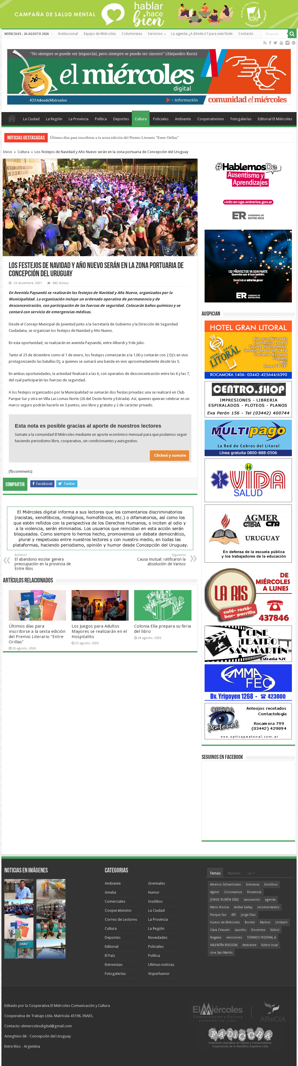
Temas (215, 873)
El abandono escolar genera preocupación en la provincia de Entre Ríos (43, 562)
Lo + (251, 873)
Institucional (68, 34)
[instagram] (287, 42)
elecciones (234, 937)
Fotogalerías (240, 119)
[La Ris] (248, 594)
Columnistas (132, 34)
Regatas (215, 937)
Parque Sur (218, 915)
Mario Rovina (219, 907)
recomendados (268, 907)
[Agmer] (248, 533)
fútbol (274, 930)
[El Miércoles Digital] (149, 75)
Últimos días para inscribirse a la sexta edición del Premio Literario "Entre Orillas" (114, 137)
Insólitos (155, 901)
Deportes (121, 119)
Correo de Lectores (121, 919)
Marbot (265, 922)
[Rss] (265, 42)
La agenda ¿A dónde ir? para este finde (202, 34)
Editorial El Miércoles (275, 119)
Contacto (245, 34)
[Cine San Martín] (248, 643)
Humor (153, 892)
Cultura (141, 119)
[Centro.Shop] (248, 399)
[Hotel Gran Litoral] (248, 349)
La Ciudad (31, 119)
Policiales (160, 119)
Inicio (7, 152)
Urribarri (281, 922)
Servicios (155, 34)
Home (11, 118)
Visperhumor (159, 973)
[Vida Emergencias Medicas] (248, 480)
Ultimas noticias (161, 964)
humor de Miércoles (225, 922)
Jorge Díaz (248, 915)
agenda (270, 900)
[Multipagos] (248, 437)
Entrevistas (114, 964)
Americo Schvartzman (225, 884)
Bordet (250, 922)
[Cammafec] (248, 682)
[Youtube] (281, 42)
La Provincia (78, 119)
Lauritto (240, 930)
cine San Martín (221, 953)
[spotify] (293, 42)
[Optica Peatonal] (248, 721)
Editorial (111, 946)
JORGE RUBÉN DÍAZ (224, 900)
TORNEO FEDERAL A (261, 937)
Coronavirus (233, 892)
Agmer (214, 892)
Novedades (157, 937)
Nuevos (234, 873)
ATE (233, 915)
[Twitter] (275, 42)
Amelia (110, 892)
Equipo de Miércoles (100, 34)
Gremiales (156, 883)
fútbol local (269, 945)
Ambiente (183, 119)
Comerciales (115, 901)
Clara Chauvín (220, 930)
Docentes (258, 930)
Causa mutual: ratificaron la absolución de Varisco (161, 559)
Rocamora (254, 892)
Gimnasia (252, 884)
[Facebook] (270, 42)
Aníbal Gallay (243, 907)
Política (101, 119)
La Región (54, 119)
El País (110, 955)
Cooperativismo (210, 119)
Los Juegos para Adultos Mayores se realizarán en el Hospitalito (99, 631)
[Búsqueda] (292, 33)
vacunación (252, 900)
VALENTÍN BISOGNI (223, 945)
